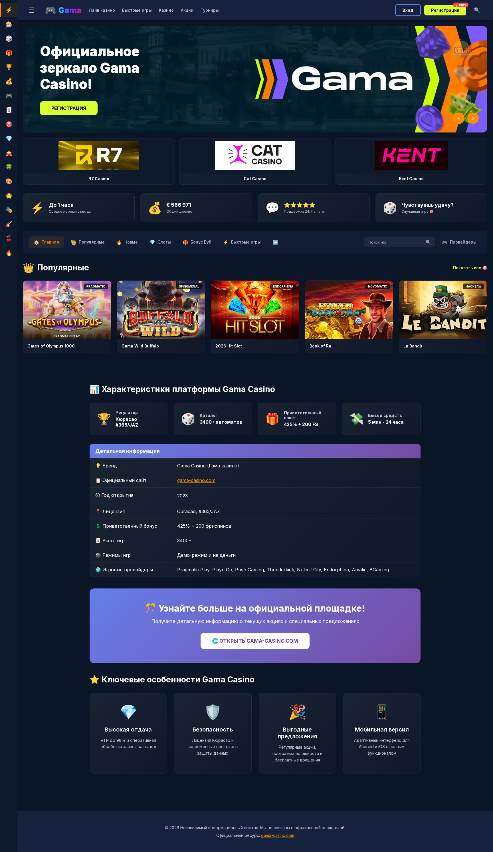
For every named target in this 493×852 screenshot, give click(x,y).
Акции (187, 10)
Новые (127, 242)
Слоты (160, 242)
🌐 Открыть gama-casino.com (255, 641)
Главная (46, 242)
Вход (408, 10)
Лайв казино (102, 10)
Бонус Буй (197, 242)
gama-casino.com (196, 480)
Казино (166, 10)
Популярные (88, 242)
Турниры (210, 10)
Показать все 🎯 (470, 267)
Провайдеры (459, 242)
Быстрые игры (137, 10)
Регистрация (448, 9)
